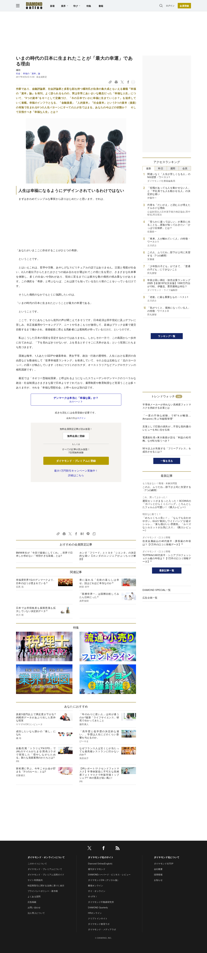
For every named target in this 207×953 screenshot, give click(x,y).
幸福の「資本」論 (31, 73)
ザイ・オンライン (96, 890)
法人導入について (36, 912)
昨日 (160, 168)
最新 (148, 168)
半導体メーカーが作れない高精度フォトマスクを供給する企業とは (166, 406)
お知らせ (158, 880)
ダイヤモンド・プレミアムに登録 (76, 461)
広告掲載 (32, 901)
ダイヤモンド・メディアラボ (102, 929)
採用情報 (158, 874)
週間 (172, 168)
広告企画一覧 (149, 597)
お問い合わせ (34, 907)
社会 (18, 73)
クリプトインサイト (97, 918)
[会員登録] (184, 5)
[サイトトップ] (34, 5)
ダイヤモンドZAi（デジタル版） (103, 880)
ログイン (170, 6)
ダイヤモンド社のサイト (101, 857)
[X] (89, 848)
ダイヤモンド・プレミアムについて (45, 869)
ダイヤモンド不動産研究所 (101, 901)
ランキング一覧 (166, 336)
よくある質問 (34, 896)
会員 (184, 168)
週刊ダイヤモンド (96, 869)
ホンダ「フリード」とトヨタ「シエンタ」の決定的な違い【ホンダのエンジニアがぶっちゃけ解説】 (107, 556)
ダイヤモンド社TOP (163, 863)
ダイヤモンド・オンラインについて (46, 857)
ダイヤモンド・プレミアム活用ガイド (46, 874)
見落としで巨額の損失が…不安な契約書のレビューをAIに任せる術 (166, 428)
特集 (89, 5)
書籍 (101, 5)
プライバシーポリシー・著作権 (43, 890)
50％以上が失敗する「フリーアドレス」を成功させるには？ (166, 450)
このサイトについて (37, 863)
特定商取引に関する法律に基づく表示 (46, 885)
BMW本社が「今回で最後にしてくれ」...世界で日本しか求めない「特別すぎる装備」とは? (44, 554)
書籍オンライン (95, 885)
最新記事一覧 (166, 570)
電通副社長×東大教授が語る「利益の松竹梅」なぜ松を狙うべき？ (166, 439)
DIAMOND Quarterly (98, 907)
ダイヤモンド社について (167, 857)
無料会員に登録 (76, 436)
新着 (52, 5)
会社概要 (158, 869)
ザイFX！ (92, 896)
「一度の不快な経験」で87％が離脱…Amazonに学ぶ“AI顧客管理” (166, 417)
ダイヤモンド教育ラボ (98, 923)
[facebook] (103, 848)
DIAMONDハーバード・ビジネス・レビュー (109, 874)
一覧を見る (167, 461)
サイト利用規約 (35, 880)
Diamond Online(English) (100, 863)
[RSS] (117, 848)
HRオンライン (95, 912)
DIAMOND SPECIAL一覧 (156, 589)
